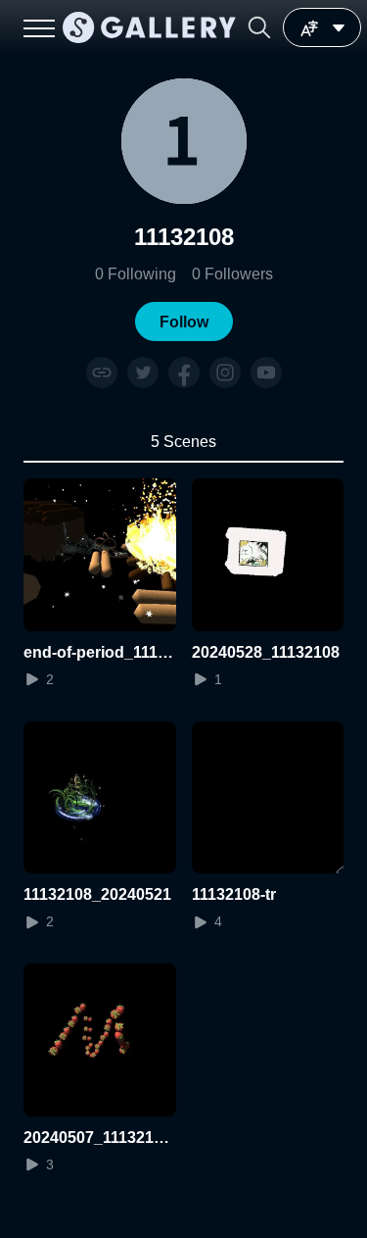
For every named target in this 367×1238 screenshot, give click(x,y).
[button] (259, 27)
